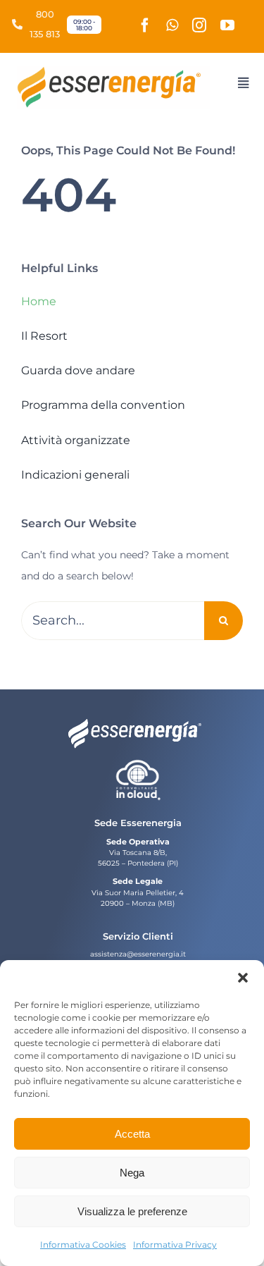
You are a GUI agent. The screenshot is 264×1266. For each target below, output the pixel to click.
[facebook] (145, 25)
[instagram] (199, 25)
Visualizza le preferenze (132, 1211)
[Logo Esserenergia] (113, 71)
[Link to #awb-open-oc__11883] (243, 82)
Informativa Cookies (83, 1244)
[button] (243, 978)
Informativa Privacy (175, 1244)
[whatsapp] (172, 25)
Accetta (132, 1134)
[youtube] (227, 25)
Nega (132, 1173)
